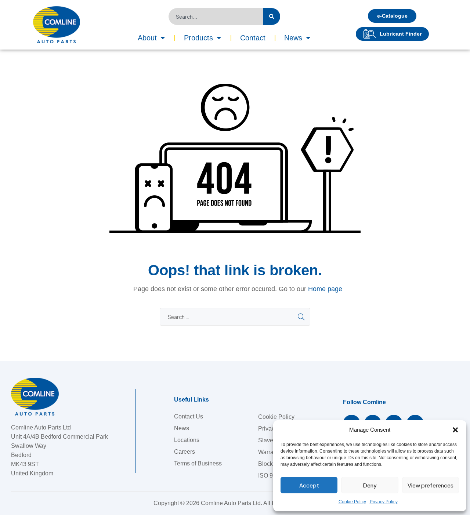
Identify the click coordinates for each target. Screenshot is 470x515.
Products (198, 37)
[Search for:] (235, 317)
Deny (370, 485)
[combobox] (216, 16)
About (147, 37)
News (293, 37)
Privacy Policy (384, 501)
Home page (325, 289)
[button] (455, 430)
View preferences (430, 485)
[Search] (271, 16)
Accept (309, 485)
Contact (252, 37)
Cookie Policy (352, 501)
